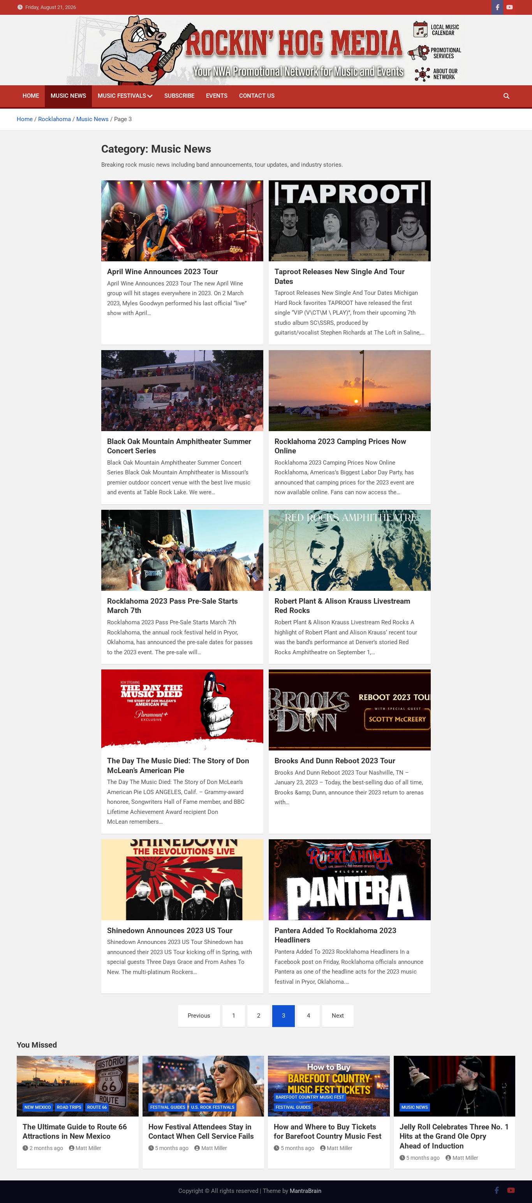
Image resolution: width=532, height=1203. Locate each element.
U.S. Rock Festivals (212, 1107)
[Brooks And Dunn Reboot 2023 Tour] (350, 709)
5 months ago (171, 1148)
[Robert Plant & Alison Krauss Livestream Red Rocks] (350, 550)
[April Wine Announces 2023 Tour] (182, 220)
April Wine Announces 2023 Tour (162, 271)
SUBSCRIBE (179, 95)
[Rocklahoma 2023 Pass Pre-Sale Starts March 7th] (182, 550)
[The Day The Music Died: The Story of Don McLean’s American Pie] (182, 709)
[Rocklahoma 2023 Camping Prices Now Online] (350, 390)
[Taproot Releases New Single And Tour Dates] (350, 220)
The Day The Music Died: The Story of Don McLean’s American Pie (178, 765)
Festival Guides (167, 1107)
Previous (199, 1015)
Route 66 (97, 1107)
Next (338, 1015)
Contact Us (257, 95)
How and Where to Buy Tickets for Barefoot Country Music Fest (327, 1131)
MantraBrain (305, 1190)
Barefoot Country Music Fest (310, 1097)
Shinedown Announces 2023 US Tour (170, 930)
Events (216, 95)
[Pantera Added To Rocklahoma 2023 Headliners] (350, 879)
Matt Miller (88, 1148)
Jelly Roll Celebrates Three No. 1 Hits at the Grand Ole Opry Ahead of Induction (454, 1136)
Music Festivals (122, 95)
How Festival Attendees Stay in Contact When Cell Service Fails (201, 1131)
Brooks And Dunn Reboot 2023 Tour (335, 760)
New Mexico (38, 1107)
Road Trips (69, 1107)
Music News (68, 95)
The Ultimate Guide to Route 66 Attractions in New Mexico (75, 1131)
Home (31, 95)
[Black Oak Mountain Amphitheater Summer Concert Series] (182, 390)
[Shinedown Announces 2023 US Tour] (182, 879)
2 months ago (46, 1148)
